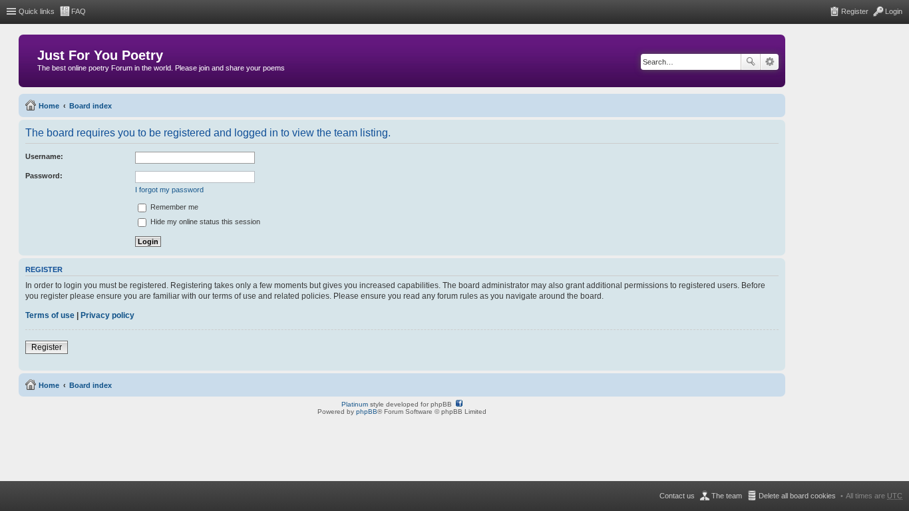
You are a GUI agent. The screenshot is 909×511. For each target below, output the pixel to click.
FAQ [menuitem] (78, 11)
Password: (44, 176)
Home (49, 106)
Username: (44, 156)
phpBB (366, 411)
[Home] (29, 58)
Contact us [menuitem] (677, 496)
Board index (90, 106)
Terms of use (50, 315)
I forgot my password (169, 190)
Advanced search (770, 62)
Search (751, 62)
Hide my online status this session (204, 222)
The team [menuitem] (726, 496)
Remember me (173, 207)
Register (46, 347)
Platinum (354, 404)
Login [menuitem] (893, 11)
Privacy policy (107, 315)
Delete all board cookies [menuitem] (797, 496)
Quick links (37, 11)
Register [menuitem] (854, 11)
